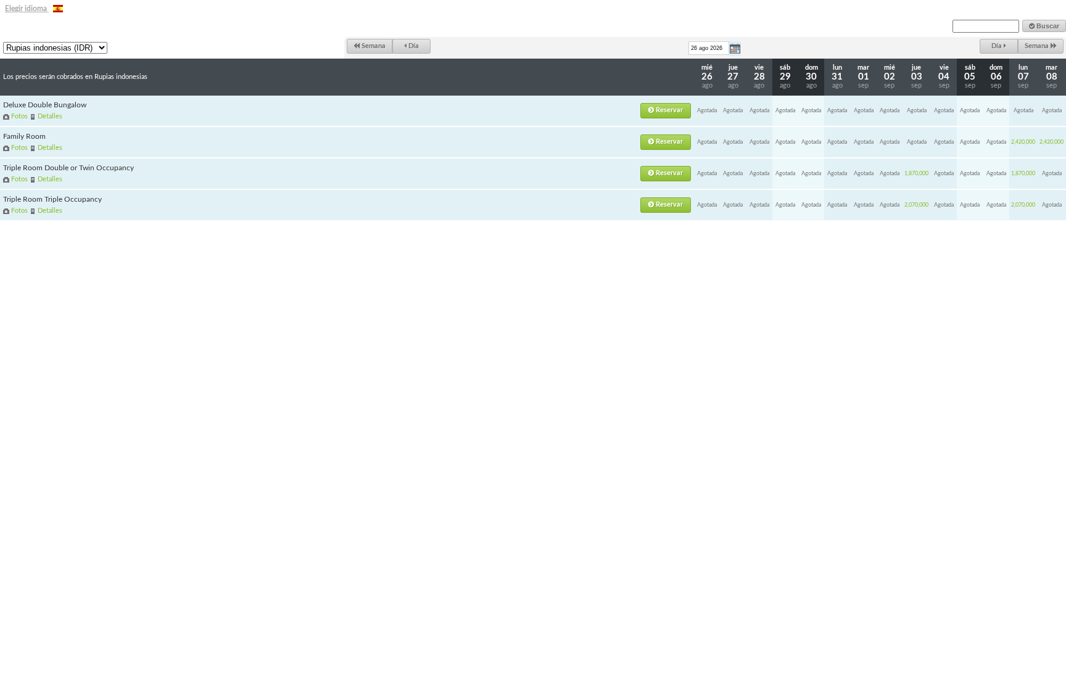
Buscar (1047, 26)
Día (413, 46)
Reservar (668, 110)
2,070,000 (916, 205)
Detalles (50, 116)
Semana (373, 46)
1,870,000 (916, 173)
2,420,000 (1023, 142)
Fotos (19, 116)
